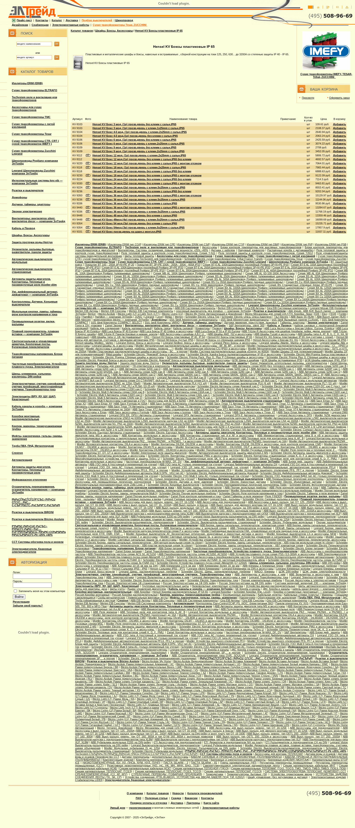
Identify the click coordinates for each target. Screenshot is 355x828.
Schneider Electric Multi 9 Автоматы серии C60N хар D (108, 397)
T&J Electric (281, 316)
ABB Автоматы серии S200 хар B (325, 366)
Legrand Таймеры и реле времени (207, 490)
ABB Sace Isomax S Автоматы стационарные (178, 403)
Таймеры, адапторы (292, 322)
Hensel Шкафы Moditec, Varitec (94, 342)
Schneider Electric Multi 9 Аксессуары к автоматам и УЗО (110, 400)
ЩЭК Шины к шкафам (245, 360)
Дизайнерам (20, 24)
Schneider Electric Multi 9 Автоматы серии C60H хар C (315, 392)
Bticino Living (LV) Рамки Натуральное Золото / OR (220, 716)
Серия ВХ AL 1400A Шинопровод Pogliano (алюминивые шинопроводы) (169, 290)
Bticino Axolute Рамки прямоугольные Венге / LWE (151, 667)
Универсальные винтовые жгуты (148, 597)
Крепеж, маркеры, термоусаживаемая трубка (190, 594)
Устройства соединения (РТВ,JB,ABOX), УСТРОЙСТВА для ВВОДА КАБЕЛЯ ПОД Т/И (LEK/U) (185, 777)
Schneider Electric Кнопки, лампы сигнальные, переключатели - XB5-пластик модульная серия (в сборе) (269, 542)
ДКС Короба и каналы (276, 588)
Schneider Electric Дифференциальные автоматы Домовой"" (297, 473)
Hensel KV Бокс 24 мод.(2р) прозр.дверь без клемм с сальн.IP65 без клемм (141, 179)
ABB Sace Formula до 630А (130, 403)
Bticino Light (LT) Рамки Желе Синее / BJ (144, 696)
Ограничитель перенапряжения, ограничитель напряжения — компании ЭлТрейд (38, 489)
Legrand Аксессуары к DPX (295, 415)
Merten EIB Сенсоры (113, 311)
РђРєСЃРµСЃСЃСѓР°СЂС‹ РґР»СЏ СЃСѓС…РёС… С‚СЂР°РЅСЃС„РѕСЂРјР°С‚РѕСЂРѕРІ (256, 658)
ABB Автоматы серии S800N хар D (134, 374)
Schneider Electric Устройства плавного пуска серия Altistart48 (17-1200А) (202, 562)
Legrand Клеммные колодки (293, 568)
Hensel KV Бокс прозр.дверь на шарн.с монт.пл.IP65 (126, 231)
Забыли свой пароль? (28, 605)
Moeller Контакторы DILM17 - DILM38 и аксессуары (181, 617)
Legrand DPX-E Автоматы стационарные (249, 415)
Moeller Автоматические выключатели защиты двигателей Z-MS (228, 452)
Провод (216, 328)
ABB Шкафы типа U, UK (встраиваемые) (116, 337)
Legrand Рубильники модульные (222, 745)
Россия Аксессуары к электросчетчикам (310, 580)
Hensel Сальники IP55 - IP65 (129, 568)
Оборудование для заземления (276, 597)
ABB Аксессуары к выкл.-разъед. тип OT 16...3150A (139, 505)
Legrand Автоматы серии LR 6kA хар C (253, 380)
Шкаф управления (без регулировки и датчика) (277, 777)
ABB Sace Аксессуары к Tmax (212, 412)
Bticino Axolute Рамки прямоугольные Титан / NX (316, 672)
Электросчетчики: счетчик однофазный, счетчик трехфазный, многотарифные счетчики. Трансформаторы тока (38, 386)
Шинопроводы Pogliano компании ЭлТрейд (298, 261)
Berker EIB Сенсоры (230, 308)
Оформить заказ (339, 97)
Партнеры (193, 802)
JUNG (138, 316)
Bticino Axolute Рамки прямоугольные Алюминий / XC (141, 664)
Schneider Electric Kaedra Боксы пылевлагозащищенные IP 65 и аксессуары (234, 354)
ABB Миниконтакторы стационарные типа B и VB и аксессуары (298, 435)
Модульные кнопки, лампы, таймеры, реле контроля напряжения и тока (37, 313)
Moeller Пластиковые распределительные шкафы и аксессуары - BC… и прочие (138, 351)
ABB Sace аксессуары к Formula (129, 412)
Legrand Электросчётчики (307, 577)
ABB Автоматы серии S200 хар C (96, 368)
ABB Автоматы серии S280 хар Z (231, 371)
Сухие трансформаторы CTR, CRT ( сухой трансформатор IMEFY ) (35, 142)
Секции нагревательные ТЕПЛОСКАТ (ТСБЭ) (103, 771)
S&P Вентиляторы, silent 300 (246, 325)
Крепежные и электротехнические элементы (238, 759)
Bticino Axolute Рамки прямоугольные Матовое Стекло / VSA (237, 670)
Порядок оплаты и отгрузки (148, 802)
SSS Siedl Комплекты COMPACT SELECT (116, 322)
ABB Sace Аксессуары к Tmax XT (254, 412)
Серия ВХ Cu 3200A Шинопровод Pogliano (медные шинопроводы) (305, 302)
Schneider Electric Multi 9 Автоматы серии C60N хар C (313, 394)
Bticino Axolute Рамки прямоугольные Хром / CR (171, 675)
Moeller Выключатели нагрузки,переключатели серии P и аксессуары (156, 531)
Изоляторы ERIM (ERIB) (27, 83)
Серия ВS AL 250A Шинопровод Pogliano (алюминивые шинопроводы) (250, 276)
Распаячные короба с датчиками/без (290, 250)
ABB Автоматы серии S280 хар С (275, 371)
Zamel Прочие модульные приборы (147, 496)
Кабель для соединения (105, 328)
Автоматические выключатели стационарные (251, 400)
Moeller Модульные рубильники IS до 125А (263, 519)
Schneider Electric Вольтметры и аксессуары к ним (152, 580)
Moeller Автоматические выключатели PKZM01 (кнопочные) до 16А (245, 441)
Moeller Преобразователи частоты (218, 449)
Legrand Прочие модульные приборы (111, 490)
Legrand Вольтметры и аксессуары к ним (163, 577)
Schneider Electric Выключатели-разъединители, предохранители (133, 522)
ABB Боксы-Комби (108, 499)
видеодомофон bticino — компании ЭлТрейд (121, 319)
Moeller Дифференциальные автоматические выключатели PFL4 (294, 467)
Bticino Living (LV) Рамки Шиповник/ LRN (264, 725)
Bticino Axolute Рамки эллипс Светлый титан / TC (316, 687)
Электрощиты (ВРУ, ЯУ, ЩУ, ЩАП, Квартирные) (107, 586)
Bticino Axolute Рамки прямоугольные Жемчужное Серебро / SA (299, 667)
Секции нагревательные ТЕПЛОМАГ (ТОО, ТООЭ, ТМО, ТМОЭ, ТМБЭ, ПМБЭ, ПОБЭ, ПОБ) (288, 768)
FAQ (138, 798)
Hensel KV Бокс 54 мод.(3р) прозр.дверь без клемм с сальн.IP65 (134, 223)
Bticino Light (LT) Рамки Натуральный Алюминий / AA (224, 698)
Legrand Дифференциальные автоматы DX (250, 464)
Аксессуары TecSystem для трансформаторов (153, 258)
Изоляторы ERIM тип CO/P (124, 244)
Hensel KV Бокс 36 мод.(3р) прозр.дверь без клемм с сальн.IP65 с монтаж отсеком (146, 207)
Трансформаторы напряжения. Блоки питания (124, 548)
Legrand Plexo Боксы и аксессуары (235, 342)
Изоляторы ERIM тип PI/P (296, 244)
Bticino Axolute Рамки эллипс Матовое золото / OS (221, 684)
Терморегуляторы (156, 649)
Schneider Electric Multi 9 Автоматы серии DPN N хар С (178, 397)
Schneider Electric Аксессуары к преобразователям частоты (213, 557)
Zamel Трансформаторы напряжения (168, 551)
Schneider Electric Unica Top (202, 316)
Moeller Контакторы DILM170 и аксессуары (145, 447)
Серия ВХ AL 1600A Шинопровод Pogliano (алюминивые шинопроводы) (260, 290)
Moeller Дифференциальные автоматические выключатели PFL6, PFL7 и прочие (134, 641)
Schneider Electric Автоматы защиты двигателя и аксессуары (308, 452)
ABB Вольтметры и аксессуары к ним (314, 574)
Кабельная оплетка (270, 594)
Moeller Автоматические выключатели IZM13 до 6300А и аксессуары (117, 418)
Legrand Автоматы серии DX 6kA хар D (285, 377)
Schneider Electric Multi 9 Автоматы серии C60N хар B (245, 394)
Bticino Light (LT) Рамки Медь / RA (113, 698)
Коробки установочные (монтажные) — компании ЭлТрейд (309, 591)
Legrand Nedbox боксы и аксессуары (186, 342)
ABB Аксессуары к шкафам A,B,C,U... (183, 334)
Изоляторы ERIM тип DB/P (263, 244)
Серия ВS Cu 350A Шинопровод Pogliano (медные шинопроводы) (243, 282)
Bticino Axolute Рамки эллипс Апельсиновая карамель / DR (196, 678)
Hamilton (87, 316)
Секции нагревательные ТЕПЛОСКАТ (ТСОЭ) (233, 771)
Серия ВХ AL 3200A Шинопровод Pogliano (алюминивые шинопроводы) (260, 293)
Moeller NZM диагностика (330, 415)
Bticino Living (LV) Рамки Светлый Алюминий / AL (138, 719)
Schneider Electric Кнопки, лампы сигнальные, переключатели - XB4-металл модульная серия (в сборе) (139, 542)
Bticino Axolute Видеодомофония (193, 661)
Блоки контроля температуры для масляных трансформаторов (260, 247)
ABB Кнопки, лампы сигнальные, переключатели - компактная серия (242, 525)
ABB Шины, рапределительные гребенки (311, 565)
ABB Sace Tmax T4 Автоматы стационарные (135, 406)
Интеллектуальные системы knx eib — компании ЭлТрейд (37, 182)
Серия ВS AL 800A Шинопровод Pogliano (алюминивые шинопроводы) (157, 282)
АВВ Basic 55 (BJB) (302, 316)
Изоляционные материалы (239, 594)
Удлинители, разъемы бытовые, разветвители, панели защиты (33, 251)
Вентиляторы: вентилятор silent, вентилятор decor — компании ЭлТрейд (38, 220)
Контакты (42, 20)
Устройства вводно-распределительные (270, 586)
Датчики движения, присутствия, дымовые (250, 322)
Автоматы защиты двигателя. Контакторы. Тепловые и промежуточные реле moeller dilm (34, 281)
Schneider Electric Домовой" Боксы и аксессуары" (167, 360)
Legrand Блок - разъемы (225, 499)
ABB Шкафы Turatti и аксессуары (274, 334)
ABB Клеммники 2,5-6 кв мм (178, 565)
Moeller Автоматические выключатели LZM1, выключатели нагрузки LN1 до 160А (212, 418)
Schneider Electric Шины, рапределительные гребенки (215, 571)
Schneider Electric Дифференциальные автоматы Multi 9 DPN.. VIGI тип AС (138, 473)
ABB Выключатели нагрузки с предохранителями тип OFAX (231, 513)
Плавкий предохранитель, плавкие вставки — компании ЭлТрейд (35, 333)
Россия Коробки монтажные (92, 594)
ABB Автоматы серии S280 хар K (188, 371)
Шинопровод (124, 20)
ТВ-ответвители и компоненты (151, 366)
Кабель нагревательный (137, 328)
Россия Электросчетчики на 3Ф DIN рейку (245, 583)
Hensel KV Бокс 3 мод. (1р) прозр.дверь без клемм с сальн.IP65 (134, 124)
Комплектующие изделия (118, 759)
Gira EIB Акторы (254, 308)
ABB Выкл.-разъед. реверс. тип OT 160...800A (119, 510)
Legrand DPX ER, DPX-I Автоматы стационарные (139, 415)
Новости (178, 793)
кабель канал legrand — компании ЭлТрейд (319, 588)
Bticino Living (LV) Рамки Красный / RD (109, 713)
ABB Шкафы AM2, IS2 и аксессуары (230, 334)
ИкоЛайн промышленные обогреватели (118, 649)
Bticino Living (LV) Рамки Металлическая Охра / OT (167, 713)
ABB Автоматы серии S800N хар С (179, 374)
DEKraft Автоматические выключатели (131, 377)
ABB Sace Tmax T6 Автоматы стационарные (249, 406)
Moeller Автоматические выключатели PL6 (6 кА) (240, 383)
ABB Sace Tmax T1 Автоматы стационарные (236, 403)
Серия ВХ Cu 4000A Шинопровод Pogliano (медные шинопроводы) (117, 305)
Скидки (176, 798)
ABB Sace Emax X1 (296, 400)
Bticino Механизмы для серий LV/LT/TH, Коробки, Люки (278, 313)
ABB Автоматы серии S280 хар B (144, 371)
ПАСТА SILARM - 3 (175, 762)
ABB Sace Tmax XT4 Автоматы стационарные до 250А (306, 409)
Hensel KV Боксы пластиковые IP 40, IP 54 (178, 337)
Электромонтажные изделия (328, 777)
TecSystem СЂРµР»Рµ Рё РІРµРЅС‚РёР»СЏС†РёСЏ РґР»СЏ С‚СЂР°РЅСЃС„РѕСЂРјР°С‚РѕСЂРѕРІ (136, 753)
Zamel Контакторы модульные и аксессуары (195, 632)
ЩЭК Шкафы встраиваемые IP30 (282, 360)
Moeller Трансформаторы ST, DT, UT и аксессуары (197, 623)
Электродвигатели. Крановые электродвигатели (32, 550)
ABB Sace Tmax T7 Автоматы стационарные (306, 406)
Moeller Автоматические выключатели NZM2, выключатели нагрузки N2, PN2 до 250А (187, 423)
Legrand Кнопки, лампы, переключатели (160, 490)
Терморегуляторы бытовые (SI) (247, 774)
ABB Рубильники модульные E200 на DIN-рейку (160, 516)
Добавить (339, 124)
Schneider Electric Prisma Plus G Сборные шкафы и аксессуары (306, 357)
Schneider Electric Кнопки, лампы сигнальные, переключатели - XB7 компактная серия (249, 545)
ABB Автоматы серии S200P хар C (318, 368)
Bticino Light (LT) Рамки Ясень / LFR (304, 701)
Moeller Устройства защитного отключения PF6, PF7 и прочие (274, 470)
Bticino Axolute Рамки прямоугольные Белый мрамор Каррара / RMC (285, 664)
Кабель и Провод (23, 228)
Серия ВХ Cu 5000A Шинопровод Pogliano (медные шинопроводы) (203, 305)
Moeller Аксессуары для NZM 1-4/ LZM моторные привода (309, 426)
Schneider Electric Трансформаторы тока (212, 580)
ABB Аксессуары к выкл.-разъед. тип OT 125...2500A (281, 502)
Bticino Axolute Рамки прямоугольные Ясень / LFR (126, 678)
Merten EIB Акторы (86, 311)
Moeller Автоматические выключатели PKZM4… (318, 441)
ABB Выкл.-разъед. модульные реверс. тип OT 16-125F (118, 507)
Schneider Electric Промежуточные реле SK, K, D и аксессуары (203, 458)
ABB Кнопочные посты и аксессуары (136, 528)
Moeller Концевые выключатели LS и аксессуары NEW (301, 533)
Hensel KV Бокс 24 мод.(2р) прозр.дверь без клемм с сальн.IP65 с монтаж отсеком (146, 183)
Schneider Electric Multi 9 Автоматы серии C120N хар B (178, 389)
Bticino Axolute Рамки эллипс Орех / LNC (139, 687)
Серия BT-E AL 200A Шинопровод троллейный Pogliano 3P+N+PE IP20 (227, 267)
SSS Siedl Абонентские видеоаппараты (244, 319)
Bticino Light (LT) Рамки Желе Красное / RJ (305, 693)
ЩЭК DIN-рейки (289, 571)
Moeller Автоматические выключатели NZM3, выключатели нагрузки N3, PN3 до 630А (295, 423)
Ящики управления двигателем (146, 588)
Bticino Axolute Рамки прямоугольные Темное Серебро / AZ (169, 672)
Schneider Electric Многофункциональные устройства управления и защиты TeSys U (210, 629)
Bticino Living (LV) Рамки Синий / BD (308, 719)
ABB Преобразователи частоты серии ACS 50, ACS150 (122, 554)
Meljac (168, 316)
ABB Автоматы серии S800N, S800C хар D (229, 374)
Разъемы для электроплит (113, 366)
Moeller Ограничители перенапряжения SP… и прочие (205, 652)
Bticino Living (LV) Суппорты (309, 725)
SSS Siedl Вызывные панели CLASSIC (295, 319)
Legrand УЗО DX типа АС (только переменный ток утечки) (127, 467)
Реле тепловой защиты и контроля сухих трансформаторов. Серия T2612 (265, 253)
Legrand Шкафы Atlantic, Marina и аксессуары (288, 342)
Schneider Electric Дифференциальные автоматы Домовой (222, 473)
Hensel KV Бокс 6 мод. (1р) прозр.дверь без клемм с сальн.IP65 (134, 139)
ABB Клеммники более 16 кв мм (219, 565)
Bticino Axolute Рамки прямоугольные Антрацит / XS (208, 664)
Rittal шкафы (113, 354)
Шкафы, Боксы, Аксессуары (31, 235)
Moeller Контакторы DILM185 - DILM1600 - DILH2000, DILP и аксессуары (222, 447)
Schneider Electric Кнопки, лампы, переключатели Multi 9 (122, 493)
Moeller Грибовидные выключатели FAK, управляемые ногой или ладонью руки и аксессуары (258, 531)
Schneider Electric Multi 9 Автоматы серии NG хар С (314, 397)
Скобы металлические (111, 597)
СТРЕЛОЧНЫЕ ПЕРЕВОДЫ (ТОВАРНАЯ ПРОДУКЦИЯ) (166, 774)
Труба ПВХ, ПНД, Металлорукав (33, 445)
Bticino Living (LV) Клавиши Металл (228, 707)
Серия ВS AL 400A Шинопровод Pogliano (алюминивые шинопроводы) (158, 279)
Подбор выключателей (97, 20)
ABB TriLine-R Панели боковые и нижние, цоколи (127, 334)
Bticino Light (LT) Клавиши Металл (148, 704)
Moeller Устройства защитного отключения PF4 (201, 470)
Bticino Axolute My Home (156, 661)
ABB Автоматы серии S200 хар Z (227, 368)
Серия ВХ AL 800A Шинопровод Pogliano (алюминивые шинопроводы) (260, 296)
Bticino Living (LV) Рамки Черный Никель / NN (210, 725)
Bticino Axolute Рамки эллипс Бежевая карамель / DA (268, 678)
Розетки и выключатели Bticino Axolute (38, 519)
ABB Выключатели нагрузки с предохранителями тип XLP (305, 513)
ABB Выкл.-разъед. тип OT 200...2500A (315, 736)
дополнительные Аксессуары (170, 756)
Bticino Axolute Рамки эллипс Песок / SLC (191, 687)
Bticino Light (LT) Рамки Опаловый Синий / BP (135, 701)
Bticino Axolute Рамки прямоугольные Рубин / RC (307, 670)
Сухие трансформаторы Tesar (31, 133)
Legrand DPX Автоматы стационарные (197, 415)
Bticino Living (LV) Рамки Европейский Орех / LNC (215, 710)
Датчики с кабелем (223, 250)
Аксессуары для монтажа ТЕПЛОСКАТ (279, 753)
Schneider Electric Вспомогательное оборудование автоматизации (293, 557)
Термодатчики (214, 774)
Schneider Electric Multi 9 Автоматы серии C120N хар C (247, 389)
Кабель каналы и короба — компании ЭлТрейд (201, 588)
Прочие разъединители (331, 522)
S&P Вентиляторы (295, 632)
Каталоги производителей (204, 793)
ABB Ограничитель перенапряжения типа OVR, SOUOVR (209, 655)
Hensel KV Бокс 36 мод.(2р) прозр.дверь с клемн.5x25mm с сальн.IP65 (138, 199)
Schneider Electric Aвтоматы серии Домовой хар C (228, 386)
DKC (147, 337)
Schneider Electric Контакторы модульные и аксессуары (110, 455)
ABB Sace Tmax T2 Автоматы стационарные (294, 403)
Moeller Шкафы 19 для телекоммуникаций (297, 351)
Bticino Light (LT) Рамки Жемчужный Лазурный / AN (268, 696)
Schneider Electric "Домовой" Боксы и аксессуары (154, 354)
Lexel (159, 316)
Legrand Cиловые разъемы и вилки (185, 499)
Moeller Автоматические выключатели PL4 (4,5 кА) (175, 383)
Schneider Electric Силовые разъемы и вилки (270, 499)
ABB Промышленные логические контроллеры (295, 478)
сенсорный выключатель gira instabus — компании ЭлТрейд (213, 311)
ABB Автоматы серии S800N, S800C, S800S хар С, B (290, 374)
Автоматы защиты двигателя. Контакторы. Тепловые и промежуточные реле (31, 469)
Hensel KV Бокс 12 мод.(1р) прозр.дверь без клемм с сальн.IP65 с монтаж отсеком (146, 163)
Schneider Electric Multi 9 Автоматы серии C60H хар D (109, 394)
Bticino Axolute (106, 313)
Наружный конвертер (251, 250)
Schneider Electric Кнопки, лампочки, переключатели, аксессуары (305, 539)
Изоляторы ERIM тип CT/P (228, 244)
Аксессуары (209, 247)
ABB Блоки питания (170, 548)
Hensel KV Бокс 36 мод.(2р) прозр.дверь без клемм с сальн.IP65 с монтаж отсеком (146, 195)
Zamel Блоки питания (128, 551)
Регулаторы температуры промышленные (286, 762)
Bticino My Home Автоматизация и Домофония (214, 313)
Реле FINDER (273, 496)
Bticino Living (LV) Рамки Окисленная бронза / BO (285, 716)
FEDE (332, 313)
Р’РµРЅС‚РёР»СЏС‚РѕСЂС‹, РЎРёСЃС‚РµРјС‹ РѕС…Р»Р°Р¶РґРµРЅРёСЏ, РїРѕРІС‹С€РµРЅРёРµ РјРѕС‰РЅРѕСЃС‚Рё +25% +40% (39, 530)
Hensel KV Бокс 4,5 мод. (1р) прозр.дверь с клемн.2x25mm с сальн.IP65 (139, 132)
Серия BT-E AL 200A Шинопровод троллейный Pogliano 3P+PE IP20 (123, 270)
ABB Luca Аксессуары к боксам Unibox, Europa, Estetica (299, 328)
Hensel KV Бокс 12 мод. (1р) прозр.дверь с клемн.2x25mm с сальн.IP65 (139, 155)
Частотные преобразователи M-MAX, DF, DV (154, 461)
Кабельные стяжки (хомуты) (301, 594)
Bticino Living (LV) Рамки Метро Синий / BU (159, 716)
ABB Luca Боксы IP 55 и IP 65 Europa (217, 331)
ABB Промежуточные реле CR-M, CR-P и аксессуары (179, 438)
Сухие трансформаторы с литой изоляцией (285, 256)
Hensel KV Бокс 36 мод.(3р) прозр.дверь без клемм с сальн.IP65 (134, 203)
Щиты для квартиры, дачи (91, 588)
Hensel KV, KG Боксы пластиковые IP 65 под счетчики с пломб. (294, 337)
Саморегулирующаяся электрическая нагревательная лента (241, 765)
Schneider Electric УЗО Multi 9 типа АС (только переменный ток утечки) (205, 476)
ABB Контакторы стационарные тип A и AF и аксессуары (217, 435)
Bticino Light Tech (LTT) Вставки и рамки (134, 707)
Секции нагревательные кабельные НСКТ (145, 768)
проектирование (140, 807)
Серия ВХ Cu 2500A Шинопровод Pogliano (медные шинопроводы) (221, 302)
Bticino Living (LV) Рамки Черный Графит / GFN (151, 725)
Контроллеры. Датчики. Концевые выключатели (230, 478)
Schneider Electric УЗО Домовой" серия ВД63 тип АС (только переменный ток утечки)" (141, 478)
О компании (135, 793)
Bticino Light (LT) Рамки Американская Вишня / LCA (254, 704)
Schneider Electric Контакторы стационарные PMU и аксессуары (188, 455)
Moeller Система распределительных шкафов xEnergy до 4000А (229, 351)
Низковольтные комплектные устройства (217, 586)
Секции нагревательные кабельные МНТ (309, 765)
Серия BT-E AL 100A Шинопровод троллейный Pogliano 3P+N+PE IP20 (246, 264)
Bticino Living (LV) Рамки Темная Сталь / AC (143, 722)
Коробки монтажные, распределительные (26, 418)
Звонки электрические (27, 211)
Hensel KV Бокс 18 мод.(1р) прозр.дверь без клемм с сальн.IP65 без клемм (141, 171)
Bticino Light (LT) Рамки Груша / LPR (183, 693)
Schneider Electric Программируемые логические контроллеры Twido (244, 484)
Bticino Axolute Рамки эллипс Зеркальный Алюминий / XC (197, 681)
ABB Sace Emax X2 (322, 400)
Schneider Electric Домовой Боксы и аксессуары (105, 360)
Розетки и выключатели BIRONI (33, 512)
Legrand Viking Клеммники (203, 568)
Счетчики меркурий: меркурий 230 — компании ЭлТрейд (310, 583)
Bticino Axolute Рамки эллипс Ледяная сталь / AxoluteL (153, 684)
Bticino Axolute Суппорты (289, 690)
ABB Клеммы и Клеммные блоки (263, 565)
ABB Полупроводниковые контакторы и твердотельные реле (258, 609)
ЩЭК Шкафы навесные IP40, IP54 (325, 360)
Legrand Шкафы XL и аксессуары (112, 345)
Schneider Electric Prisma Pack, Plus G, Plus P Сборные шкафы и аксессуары (215, 357)
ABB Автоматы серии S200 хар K (183, 368)
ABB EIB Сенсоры (161, 308)
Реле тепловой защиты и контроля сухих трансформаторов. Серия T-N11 (168, 253)
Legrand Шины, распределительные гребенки (148, 571)
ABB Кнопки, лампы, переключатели (199, 487)
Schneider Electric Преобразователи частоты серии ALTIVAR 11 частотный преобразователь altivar (204, 560)
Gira (77, 316)
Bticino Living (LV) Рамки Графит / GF (160, 710)
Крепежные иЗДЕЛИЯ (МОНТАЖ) (289, 759)
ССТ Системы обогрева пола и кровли (38, 541)
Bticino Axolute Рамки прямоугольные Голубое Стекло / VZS (220, 667)
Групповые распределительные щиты (165, 586)
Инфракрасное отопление (29, 479)
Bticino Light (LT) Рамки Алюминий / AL (196, 704)
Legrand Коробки (221, 591)
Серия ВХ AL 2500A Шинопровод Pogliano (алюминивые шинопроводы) (169, 293)
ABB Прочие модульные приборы (246, 487)
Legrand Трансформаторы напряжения (256, 548)
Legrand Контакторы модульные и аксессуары (217, 612)
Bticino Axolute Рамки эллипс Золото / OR (260, 681)
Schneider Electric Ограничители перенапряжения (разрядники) (284, 652)
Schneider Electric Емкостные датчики (241, 481)
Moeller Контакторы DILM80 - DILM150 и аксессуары (162, 449)
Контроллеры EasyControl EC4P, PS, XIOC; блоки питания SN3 (234, 603)
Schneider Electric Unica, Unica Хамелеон (246, 316)
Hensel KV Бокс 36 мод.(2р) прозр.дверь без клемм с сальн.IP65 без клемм (141, 191)
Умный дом (117, 807)
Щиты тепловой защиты (139, 256)
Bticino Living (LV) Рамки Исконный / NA (272, 710)
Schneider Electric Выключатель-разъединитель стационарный (216, 522)
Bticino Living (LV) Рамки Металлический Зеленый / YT (304, 713)
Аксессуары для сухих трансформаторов (27, 108)
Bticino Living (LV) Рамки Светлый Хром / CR (256, 719)
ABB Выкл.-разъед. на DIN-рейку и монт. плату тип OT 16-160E (258, 507)
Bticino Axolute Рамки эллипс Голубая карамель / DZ (127, 681)
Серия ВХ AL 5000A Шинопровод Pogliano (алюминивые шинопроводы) (169, 296)
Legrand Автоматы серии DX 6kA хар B (181, 377)
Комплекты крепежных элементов (157, 759)
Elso (324, 313)
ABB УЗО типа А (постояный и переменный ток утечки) (123, 464)
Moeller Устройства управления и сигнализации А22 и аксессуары (220, 539)
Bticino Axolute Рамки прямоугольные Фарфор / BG (107, 675)
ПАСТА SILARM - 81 (204, 762)
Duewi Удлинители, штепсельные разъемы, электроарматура (288, 363)
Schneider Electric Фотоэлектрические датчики (317, 484)
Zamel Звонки (113, 325)
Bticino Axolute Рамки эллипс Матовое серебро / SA (287, 684)
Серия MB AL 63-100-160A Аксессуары (270, 273)
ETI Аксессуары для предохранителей (177, 742)
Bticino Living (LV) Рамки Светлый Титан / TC (198, 719)
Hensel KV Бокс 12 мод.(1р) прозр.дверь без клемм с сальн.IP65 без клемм (141, 159)
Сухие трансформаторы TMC (31, 117)
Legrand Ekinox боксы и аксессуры (138, 342)
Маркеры (327, 594)
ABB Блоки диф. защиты (298, 461)
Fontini (342, 313)
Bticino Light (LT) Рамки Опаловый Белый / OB (288, 698)
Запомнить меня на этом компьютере (42, 591)
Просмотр (308, 97)
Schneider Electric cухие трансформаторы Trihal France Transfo (223, 258)
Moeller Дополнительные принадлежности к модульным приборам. (271, 490)
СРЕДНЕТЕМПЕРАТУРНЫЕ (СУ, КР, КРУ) (101, 774)
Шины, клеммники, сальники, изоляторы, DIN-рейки (31, 375)
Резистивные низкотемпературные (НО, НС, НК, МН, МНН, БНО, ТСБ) (153, 765)
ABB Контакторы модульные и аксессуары (149, 435)
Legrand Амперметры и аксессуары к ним (219, 577)
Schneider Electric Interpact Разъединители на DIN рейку (200, 748)
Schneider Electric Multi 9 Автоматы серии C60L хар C (177, 394)
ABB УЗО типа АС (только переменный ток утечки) (190, 464)
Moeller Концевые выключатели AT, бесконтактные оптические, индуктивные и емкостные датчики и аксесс (194, 533)
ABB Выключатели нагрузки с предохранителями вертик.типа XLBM (151, 513)
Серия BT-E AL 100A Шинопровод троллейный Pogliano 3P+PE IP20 (142, 267)
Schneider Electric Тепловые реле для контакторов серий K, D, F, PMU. (292, 458)
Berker (92, 313)
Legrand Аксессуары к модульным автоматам (308, 380)
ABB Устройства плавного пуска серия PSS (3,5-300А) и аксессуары (272, 554)
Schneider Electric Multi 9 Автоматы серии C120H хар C (108, 389)
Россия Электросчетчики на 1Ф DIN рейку (189, 583)
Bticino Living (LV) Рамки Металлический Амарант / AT (234, 713)
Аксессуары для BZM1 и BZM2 (167, 400)
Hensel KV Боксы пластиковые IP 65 (159, 30)
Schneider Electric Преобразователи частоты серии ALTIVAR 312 (114, 562)
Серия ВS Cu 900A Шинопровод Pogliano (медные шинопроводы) (223, 284)
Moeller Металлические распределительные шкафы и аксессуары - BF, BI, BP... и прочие (190, 345)
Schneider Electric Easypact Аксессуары (168, 432)
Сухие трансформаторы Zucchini (325, 258)
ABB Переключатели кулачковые (251, 528)
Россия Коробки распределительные (134, 594)
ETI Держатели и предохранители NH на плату (233, 742)
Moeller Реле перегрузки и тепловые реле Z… (309, 449)
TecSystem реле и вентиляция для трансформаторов (34, 99)
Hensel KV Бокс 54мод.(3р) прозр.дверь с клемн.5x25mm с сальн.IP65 (138, 227)
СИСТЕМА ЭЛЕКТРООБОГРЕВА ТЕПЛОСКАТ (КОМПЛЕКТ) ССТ (305, 771)
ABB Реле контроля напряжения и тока (293, 487)
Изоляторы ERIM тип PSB (330, 244)
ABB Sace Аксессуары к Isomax (171, 412)
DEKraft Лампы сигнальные (292, 528)
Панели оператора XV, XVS (292, 603)
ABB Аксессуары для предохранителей (221, 502)
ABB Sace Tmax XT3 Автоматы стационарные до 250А (236, 409)
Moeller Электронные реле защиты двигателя (159, 452)
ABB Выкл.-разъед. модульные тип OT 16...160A (186, 507)
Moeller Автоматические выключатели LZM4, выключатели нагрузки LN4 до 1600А (247, 421)
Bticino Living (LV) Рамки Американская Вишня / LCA (284, 707)
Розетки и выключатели (27, 190)
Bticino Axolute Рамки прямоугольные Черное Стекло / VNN (241, 675)
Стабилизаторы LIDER (89, 780)
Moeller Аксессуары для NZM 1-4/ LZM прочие (104, 429)
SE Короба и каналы (247, 588)
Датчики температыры (135, 756)
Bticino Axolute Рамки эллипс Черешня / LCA (244, 690)
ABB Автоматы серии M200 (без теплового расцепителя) (267, 366)
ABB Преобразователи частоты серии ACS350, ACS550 (192, 554)
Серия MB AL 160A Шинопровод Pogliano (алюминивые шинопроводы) (197, 273)
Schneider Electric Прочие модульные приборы (188, 493)
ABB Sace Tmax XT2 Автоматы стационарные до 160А (166, 409)
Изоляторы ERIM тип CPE (159, 244)
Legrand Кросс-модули (100, 571)
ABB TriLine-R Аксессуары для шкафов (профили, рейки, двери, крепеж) (286, 331)
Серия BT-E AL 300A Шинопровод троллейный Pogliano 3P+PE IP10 (208, 270)
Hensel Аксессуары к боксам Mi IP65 (323, 339)
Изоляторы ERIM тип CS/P (193, 244)
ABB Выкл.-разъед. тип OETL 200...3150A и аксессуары (297, 510)
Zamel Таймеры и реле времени (243, 496)
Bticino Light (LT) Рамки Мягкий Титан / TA (163, 698)
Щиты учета (117, 588)
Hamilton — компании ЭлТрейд (114, 316)
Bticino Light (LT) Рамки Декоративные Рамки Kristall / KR (242, 693)
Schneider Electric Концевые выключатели (173, 484)
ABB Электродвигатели (332, 554)
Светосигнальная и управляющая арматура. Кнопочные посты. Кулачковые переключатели (34, 344)
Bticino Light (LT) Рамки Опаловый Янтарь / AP (194, 701)
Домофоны (19, 197)
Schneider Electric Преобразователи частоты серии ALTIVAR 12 (307, 560)
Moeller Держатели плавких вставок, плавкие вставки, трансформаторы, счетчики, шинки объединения (170, 519)
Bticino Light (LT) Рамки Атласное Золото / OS (317, 704)
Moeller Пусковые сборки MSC (259, 449)
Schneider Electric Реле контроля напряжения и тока (251, 493)
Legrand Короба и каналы (185, 649)
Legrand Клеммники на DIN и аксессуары (248, 568)
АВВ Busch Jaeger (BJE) (332, 316)
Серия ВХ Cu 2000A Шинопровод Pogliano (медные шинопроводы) (137, 302)
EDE (317, 313)
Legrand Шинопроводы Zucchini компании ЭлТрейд (33, 172)
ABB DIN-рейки (331, 562)
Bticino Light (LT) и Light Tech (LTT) (139, 313)
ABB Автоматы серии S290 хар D (319, 371)
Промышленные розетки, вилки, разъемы (312, 496)
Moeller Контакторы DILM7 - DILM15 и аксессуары (191, 620)
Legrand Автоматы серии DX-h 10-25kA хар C (198, 380)
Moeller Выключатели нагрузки (176, 386)
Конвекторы (202, 328)
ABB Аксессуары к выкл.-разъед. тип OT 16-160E (166, 730)
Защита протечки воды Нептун (32, 242)
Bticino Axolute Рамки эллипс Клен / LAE (313, 681)
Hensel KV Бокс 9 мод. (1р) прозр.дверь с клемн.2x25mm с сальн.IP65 (138, 151)
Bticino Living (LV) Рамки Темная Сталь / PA (198, 722)
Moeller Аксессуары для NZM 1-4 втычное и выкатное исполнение (229, 426)
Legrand (149, 316)
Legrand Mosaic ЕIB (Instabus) (328, 308)
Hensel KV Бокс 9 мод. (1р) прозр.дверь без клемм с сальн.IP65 (134, 147)
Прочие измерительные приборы (261, 580)
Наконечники (247, 597)
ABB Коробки (142, 591)
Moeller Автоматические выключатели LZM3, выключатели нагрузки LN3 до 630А (143, 421)
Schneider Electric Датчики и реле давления (184, 481)
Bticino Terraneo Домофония (115, 727)
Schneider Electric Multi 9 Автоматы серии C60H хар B (247, 392)
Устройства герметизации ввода (291, 774)
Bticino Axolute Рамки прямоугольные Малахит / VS (166, 670)
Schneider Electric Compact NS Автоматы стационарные (243, 429)
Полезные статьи (156, 798)
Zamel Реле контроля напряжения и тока (196, 496)
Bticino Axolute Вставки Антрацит (279, 661)
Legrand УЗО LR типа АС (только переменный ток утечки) (209, 467)
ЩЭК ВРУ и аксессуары (215, 360)
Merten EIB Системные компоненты (151, 311)
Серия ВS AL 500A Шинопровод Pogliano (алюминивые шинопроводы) (250, 279)
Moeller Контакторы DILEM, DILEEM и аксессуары (182, 444)
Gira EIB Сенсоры (253, 600)
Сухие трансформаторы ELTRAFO (34, 90)
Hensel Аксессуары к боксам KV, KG (275, 339)
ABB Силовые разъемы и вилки (141, 499)
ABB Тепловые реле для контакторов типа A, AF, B (272, 438)
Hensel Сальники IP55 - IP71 (167, 568)
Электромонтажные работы (70, 24)
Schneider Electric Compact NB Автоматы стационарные (170, 429)
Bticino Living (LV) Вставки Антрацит (183, 707)
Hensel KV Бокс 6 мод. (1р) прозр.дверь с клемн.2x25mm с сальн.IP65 (138, 143)
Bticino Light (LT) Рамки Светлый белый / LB (252, 701)
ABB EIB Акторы (138, 308)
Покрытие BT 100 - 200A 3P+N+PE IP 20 (109, 264)
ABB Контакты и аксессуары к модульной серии (195, 528)
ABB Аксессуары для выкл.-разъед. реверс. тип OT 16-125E (156, 502)
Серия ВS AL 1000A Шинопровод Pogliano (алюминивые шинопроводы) (158, 276)
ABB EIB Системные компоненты (195, 308)
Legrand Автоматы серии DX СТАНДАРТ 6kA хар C (136, 380)
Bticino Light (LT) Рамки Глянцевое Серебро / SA (129, 693)
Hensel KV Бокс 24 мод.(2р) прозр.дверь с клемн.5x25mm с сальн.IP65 (138, 187)
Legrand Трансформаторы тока (268, 577)
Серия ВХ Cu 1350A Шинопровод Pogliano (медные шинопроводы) (242, 299)
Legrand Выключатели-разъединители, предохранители (301, 516)
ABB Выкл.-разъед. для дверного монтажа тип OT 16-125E (246, 505)
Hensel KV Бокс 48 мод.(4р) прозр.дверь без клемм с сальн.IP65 (134, 215)
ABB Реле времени (227, 438)
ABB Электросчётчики (120, 577)
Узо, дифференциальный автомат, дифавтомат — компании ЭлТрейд (35, 293)
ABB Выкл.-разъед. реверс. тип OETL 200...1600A (277, 733)
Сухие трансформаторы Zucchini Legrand (238, 261)
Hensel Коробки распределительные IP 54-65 (180, 591)
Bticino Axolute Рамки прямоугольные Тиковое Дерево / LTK (246, 672)
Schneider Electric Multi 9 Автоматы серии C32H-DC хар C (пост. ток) (304, 386)
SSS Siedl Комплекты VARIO (162, 322)
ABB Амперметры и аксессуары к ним (259, 574)
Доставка (72, 20)
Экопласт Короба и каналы (277, 649)
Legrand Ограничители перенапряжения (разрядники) (133, 652)
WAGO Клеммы (264, 571)
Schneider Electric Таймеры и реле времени (311, 493)
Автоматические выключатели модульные (201, 366)
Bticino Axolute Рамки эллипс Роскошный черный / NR (251, 687)
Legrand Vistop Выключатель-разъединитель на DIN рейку (229, 516)
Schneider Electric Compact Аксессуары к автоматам (313, 429)
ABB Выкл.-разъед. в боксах (190, 505)
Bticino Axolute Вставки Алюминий (235, 661)
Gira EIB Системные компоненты (287, 308)
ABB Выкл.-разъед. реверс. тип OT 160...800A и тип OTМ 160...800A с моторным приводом (205, 510)
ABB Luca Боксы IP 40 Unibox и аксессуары (166, 331)
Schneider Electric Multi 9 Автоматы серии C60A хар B (111, 392)
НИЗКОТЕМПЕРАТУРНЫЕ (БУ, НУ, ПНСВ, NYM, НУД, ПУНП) (121, 762)
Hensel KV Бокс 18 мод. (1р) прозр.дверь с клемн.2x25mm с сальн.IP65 (139, 167)
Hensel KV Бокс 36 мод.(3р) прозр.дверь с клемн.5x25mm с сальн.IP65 (138, 211)
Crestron (17, 452)
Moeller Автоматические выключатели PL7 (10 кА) (305, 383)
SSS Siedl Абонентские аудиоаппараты (193, 319)
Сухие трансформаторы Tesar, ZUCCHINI (120, 24)
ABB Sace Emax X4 (100, 403)
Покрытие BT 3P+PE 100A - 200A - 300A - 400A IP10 (168, 264)
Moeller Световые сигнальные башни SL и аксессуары (194, 536)
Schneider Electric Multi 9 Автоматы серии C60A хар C (179, 392)
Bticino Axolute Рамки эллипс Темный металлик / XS (107, 690)
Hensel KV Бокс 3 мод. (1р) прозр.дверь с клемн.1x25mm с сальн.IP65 (138, 128)
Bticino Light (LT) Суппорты (91, 707)
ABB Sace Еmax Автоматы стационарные (303, 412)
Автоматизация (22, 459)
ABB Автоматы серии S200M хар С (272, 368)
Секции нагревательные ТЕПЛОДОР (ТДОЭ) (201, 768)
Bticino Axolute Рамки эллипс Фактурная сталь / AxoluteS (178, 690)
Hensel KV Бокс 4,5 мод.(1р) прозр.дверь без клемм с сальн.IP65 (135, 135)
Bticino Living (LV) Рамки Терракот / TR (250, 722)
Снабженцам (40, 24)
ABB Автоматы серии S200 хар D (140, 368)
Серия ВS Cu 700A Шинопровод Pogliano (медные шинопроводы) (137, 284)
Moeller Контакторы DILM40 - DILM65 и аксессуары (303, 447)
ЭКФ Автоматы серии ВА (203, 400)
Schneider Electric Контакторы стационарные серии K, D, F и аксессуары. (277, 455)
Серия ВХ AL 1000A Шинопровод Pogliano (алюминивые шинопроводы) (260, 287)
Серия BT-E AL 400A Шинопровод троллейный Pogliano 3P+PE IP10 (292, 270)
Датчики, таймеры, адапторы (31, 204)
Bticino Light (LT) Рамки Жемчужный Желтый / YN (203, 696)
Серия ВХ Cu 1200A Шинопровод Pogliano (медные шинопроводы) (158, 299)
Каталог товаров (82, 30)
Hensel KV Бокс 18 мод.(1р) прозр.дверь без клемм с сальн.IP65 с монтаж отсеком (146, 175)
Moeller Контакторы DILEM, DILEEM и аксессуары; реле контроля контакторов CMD (268, 444)
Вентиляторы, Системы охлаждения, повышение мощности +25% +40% (163, 250)
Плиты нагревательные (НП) (238, 762)
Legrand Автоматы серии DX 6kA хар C (233, 377)
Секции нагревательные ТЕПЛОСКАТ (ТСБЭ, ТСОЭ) (168, 771)
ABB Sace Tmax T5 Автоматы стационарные (192, 406)
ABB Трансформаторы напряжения (207, 548)
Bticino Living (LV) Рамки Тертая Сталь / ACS (303, 722)
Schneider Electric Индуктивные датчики (296, 481)
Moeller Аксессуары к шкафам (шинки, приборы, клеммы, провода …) (129, 348)
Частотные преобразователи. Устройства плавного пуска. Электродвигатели (39, 365)
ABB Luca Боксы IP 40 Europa (120, 331)
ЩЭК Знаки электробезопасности (324, 571)
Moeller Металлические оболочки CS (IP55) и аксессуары (210, 348)
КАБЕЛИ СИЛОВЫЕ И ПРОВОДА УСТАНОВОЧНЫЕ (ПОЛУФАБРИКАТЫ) (236, 756)
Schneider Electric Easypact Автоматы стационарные (108, 432)
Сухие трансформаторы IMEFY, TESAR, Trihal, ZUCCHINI (326, 75)
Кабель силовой (183, 328)
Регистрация (21, 601)
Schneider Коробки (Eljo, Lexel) (252, 591)
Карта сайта (211, 802)
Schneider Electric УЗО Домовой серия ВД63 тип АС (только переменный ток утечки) (233, 646)
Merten (179, 316)
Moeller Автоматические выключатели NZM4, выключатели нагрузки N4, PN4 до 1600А (131, 426)
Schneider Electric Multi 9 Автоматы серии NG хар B (247, 397)
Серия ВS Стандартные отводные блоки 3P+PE (183, 287)
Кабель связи (162, 328)
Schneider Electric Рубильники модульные (286, 522)
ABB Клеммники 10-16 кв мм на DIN (134, 565)
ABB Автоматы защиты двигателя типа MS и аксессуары (249, 606)
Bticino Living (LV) (172, 313)
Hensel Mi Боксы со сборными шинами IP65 (223, 339)
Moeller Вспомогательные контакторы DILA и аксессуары (112, 444)
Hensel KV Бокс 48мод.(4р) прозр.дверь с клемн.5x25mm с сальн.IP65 (138, 219)
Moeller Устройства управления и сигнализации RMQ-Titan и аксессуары (277, 536)
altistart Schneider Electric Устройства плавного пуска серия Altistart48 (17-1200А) (124, 557)
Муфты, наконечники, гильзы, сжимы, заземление (203, 597)
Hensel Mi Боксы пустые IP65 (175, 339)
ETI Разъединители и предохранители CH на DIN (296, 742)
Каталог (57, 20)
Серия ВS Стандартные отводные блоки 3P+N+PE (300, 284)
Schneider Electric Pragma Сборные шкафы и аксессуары (128, 357)
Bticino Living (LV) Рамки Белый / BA (114, 710)
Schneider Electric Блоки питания (303, 548)
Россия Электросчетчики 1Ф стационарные (133, 583)
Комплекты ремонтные (194, 759)
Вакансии (191, 798)
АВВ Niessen (83, 319)
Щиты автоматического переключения (322, 586)
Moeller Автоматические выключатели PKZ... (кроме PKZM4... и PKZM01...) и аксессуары (147, 441)
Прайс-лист (24, 20)
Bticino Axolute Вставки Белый (319, 661)
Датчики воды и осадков (320, 753)
